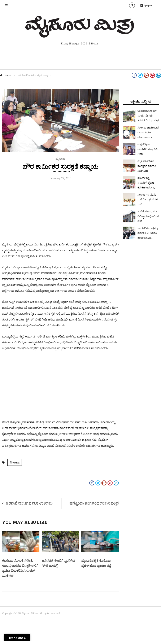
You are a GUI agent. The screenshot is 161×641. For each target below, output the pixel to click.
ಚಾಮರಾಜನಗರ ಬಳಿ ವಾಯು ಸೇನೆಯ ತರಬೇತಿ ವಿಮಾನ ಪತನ (148, 115)
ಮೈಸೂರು (60, 159)
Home (7, 75)
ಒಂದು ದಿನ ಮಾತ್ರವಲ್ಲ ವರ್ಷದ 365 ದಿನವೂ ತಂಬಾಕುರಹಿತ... (148, 232)
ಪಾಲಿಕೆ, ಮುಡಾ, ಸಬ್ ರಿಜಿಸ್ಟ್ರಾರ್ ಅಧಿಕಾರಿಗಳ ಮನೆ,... (148, 216)
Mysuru (14, 462)
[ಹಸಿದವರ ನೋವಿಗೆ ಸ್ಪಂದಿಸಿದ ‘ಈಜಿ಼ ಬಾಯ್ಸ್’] (60, 551)
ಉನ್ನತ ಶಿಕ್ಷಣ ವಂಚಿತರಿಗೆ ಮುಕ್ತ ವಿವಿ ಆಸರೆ (147, 149)
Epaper (147, 5)
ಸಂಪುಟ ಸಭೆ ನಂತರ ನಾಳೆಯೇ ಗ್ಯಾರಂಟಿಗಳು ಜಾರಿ (148, 199)
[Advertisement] (60, 212)
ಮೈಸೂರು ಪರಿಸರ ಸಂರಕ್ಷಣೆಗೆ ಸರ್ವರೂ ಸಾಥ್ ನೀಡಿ (147, 165)
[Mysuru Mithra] (80, 32)
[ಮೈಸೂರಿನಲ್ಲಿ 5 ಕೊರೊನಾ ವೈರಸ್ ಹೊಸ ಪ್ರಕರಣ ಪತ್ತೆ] (100, 551)
